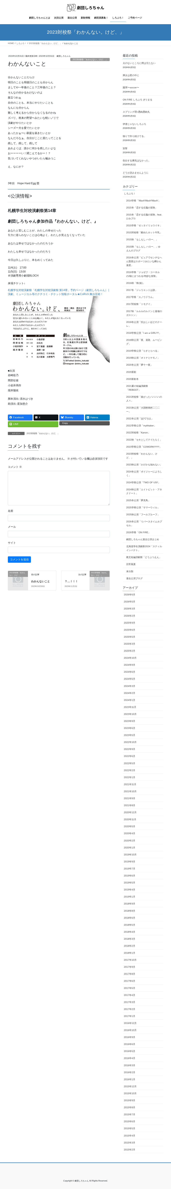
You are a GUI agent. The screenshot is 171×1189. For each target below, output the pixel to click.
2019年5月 (129, 882)
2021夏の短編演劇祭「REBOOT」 (137, 388)
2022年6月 (129, 756)
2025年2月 (129, 650)
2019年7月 (129, 868)
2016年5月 (129, 1051)
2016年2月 (129, 1072)
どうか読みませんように (135, 172)
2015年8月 (129, 1107)
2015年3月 (129, 1142)
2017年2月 (129, 1009)
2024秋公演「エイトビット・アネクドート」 (144, 491)
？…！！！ (71, 581)
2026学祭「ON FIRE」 (138, 532)
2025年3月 (129, 643)
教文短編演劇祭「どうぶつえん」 (143, 557)
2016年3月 (129, 1065)
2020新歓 (131, 372)
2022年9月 (129, 749)
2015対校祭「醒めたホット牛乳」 (144, 232)
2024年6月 (129, 672)
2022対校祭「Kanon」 (138, 432)
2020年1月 (129, 847)
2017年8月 (129, 974)
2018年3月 (129, 939)
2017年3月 (129, 1002)
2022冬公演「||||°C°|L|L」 (140, 418)
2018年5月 (129, 924)
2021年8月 (129, 805)
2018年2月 (129, 946)
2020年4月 (129, 833)
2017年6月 (129, 981)
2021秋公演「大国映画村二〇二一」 (143, 409)
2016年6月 (129, 1044)
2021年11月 (130, 784)
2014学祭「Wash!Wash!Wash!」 (143, 200)
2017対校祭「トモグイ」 (139, 304)
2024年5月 (129, 679)
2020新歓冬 (132, 379)
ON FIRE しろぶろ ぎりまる (137, 99)
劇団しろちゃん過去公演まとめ (142, 539)
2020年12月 (130, 812)
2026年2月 (129, 615)
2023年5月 (129, 735)
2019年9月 (129, 861)
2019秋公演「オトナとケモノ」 (143, 357)
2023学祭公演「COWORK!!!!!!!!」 (144, 446)
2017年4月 (129, 995)
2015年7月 (129, 1114)
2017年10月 (130, 960)
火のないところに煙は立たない (139, 63)
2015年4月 (129, 1135)
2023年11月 (130, 707)
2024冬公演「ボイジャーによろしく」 (144, 473)
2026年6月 (129, 594)
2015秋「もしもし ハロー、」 (142, 239)
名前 (10, 510)
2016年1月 (129, 1079)
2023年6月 (129, 728)
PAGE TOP (163, 1150)
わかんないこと (40, 581)
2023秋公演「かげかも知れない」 (144, 464)
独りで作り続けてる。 (134, 136)
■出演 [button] (11, 370)
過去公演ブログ (134, 578)
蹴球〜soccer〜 (131, 87)
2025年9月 (129, 622)
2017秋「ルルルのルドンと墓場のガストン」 (144, 313)
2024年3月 (129, 686)
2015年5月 (129, 1128)
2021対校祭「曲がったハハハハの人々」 (144, 398)
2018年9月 (129, 903)
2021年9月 (129, 798)
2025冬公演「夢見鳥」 (138, 500)
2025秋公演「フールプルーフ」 (143, 514)
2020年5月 (129, 826)
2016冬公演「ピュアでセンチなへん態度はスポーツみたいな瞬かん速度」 (144, 261)
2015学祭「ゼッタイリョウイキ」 (144, 225)
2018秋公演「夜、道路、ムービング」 (144, 342)
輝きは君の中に (131, 75)
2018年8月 (129, 910)
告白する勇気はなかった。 (137, 160)
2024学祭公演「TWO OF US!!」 (143, 482)
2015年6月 (129, 1121)
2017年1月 (129, 1016)
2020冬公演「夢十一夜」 (139, 364)
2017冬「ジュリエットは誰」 (141, 290)
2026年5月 (129, 601)
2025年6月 (129, 629)
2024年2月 (129, 693)
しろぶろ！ (130, 193)
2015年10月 (130, 1093)
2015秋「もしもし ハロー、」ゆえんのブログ (143, 248)
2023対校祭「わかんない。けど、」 (90, 59)
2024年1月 (129, 700)
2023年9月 (129, 721)
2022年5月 (129, 763)
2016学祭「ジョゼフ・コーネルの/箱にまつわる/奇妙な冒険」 (143, 274)
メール (12, 526)
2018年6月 (129, 917)
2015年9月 (129, 1100)
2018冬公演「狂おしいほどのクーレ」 (144, 324)
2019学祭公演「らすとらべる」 (143, 350)
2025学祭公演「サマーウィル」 (143, 507)
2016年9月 (129, 1037)
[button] (59, 332)
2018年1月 (129, 953)
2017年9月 (129, 967)
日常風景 (131, 564)
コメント (15, 466)
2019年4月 (129, 889)
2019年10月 (130, 854)
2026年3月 (129, 608)
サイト (12, 542)
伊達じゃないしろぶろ (134, 124)
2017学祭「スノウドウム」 (140, 297)
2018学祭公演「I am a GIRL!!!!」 (143, 333)
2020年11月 (130, 819)
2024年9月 (129, 665)
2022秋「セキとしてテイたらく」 (144, 439)
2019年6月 (129, 875)
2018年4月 (129, 932)
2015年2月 (129, 1149)
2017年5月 (129, 988)
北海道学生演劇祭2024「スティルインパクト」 (144, 548)
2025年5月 (129, 636)
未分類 (129, 571)
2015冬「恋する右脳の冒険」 (141, 207)
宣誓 (125, 148)
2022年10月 (130, 742)
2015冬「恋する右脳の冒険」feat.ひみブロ (144, 216)
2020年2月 (129, 840)
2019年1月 (129, 896)
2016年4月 (129, 1058)
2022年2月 (129, 770)
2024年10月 (130, 657)
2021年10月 (130, 791)
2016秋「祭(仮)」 (135, 283)
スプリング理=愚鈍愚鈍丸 (136, 111)
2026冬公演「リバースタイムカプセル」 (144, 523)
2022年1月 (129, 777)
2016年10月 (130, 1030)
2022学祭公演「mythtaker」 (141, 425)
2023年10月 (130, 714)
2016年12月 (130, 1023)
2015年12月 (130, 1086)
